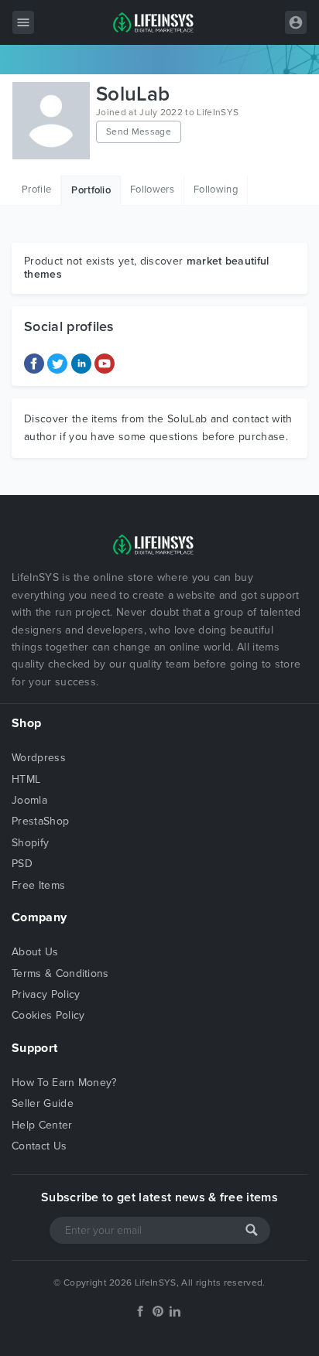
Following (216, 189)
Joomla (29, 800)
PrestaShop (40, 821)
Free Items (38, 885)
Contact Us (39, 1146)
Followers (152, 189)
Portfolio (91, 190)
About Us (35, 951)
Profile (36, 189)
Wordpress (39, 757)
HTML (26, 779)
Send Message (138, 131)
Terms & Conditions (60, 973)
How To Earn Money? (64, 1082)
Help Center (42, 1125)
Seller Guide (43, 1103)
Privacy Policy (46, 994)
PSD (22, 863)
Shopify (30, 842)
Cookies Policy (48, 1015)
